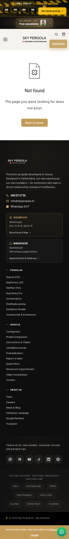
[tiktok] (39, 459)
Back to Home (34, 122)
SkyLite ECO (13, 277)
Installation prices (16, 347)
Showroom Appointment (20, 369)
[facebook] (20, 459)
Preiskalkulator (14, 353)
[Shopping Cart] (63, 34)
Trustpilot (11, 423)
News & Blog (13, 407)
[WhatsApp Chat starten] (61, 531)
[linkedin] (48, 459)
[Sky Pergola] (34, 39)
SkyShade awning (15, 303)
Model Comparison (16, 336)
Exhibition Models (16, 309)
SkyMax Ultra (13, 287)
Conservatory (13, 298)
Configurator (13, 331)
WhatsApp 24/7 (20, 206)
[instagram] (10, 459)
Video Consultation (16, 374)
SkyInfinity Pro (14, 293)
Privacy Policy (56, 529)
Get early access (50, 10)
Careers (10, 402)
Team (9, 396)
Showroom (58, 43)
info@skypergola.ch (22, 201)
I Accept (34, 535)
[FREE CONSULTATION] (34, 22)
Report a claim (14, 358)
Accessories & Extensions (21, 314)
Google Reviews (15, 418)
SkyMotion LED (14, 282)
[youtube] (29, 459)
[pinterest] (58, 459)
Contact (10, 379)
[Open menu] (5, 39)
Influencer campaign (17, 412)
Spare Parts (13, 363)
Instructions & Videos (18, 342)
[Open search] (56, 34)
